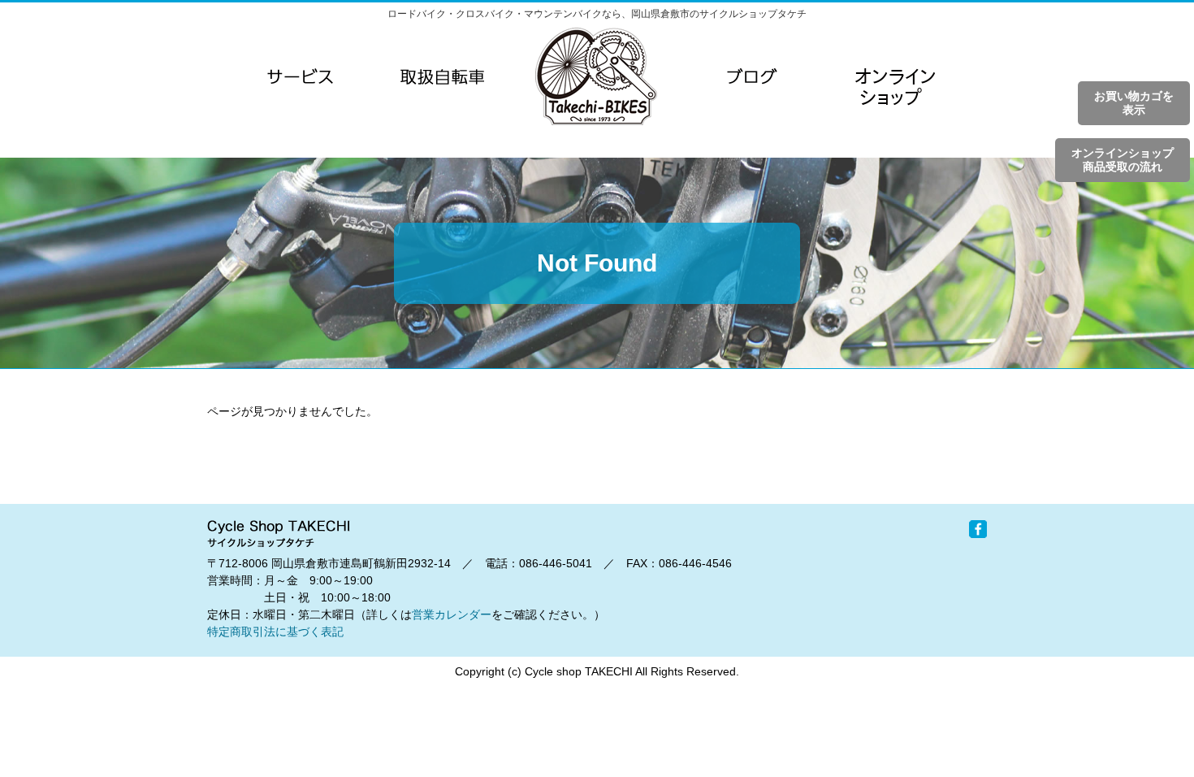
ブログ (752, 76)
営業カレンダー (451, 614)
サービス (300, 76)
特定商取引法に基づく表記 (275, 631)
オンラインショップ (893, 109)
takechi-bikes (596, 76)
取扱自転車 (442, 76)
